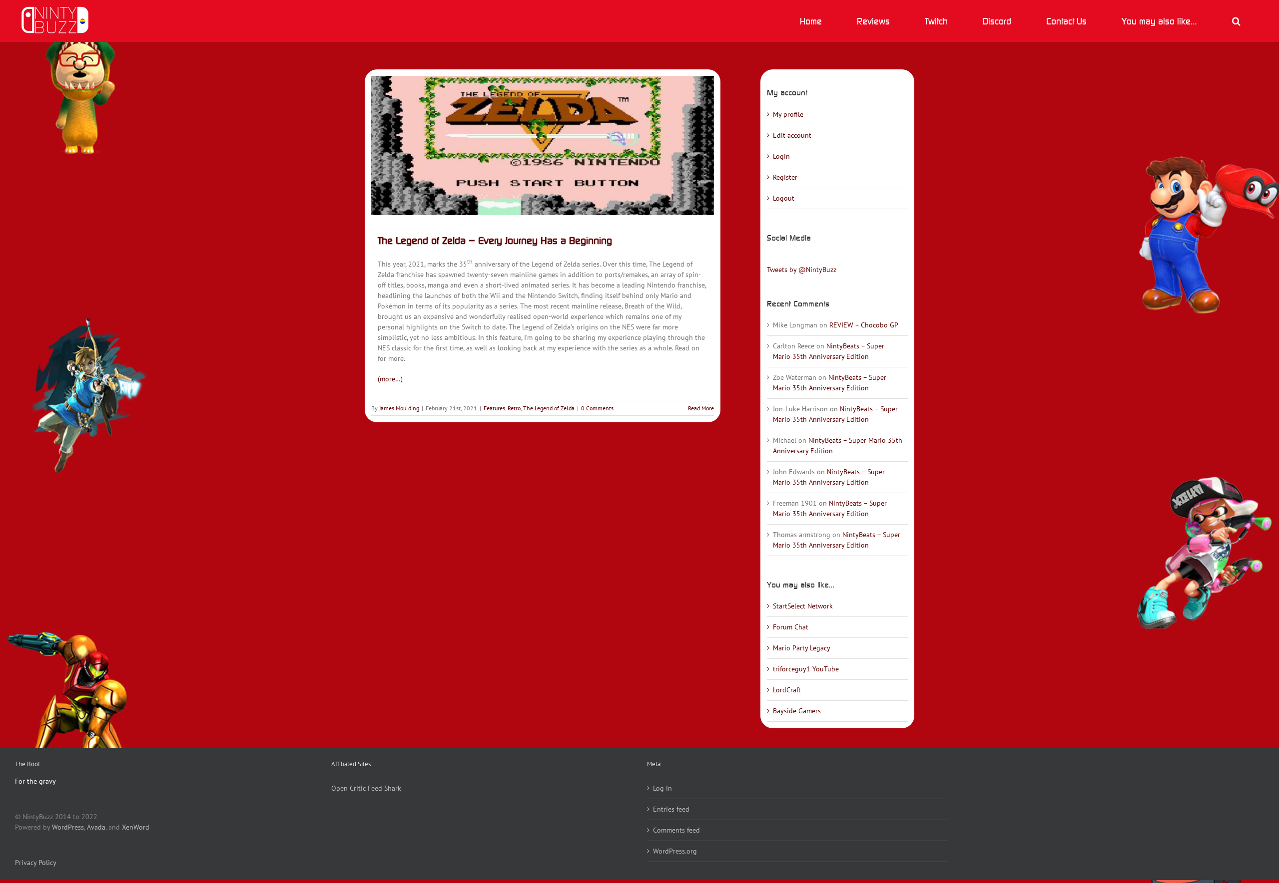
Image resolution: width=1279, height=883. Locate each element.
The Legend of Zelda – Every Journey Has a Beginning (495, 240)
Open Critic (348, 788)
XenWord (135, 827)
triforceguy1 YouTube (806, 668)
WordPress (68, 827)
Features (494, 408)
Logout (783, 198)
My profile (788, 114)
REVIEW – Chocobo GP (863, 324)
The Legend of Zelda (549, 408)
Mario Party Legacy (801, 647)
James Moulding (399, 408)
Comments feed (676, 830)
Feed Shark (384, 788)
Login (781, 156)
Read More (701, 408)
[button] (1236, 21)
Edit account (792, 135)
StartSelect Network (803, 605)
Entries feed (671, 809)
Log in (662, 788)
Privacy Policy (35, 862)
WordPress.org (675, 851)
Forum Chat (790, 626)
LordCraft (787, 689)
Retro (514, 408)
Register (785, 177)
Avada (96, 827)
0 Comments (597, 408)
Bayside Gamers (797, 710)
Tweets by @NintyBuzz (801, 269)
